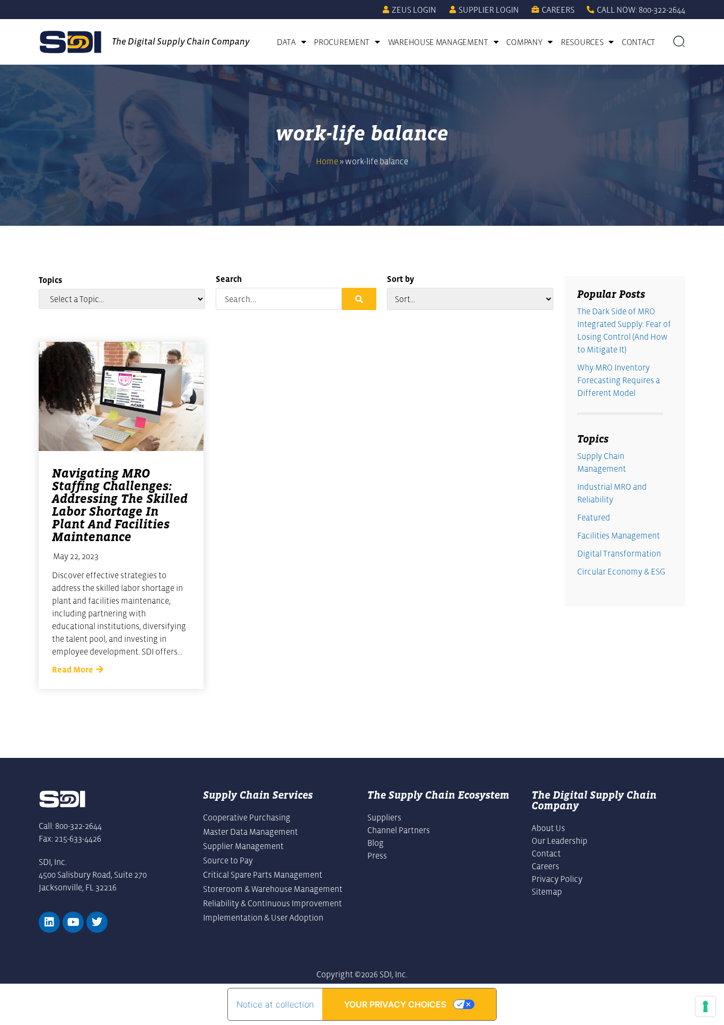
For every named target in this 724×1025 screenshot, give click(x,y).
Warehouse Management (438, 42)
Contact (638, 42)
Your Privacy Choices (395, 1004)
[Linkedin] (49, 922)
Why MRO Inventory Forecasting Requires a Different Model (618, 380)
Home (327, 161)
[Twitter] (97, 922)
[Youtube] (73, 922)
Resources (582, 42)
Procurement (341, 42)
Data (286, 42)
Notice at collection (275, 1004)
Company (524, 42)
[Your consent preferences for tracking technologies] (705, 1006)
